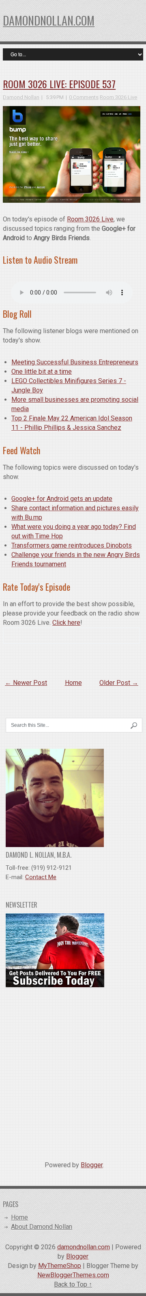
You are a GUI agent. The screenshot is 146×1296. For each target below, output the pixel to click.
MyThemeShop (59, 1266)
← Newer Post (26, 683)
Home (73, 683)
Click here (66, 622)
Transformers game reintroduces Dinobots (71, 545)
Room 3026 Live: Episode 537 (59, 83)
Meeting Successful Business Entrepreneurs (74, 362)
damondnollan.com (48, 20)
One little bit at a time (41, 371)
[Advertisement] (73, 1071)
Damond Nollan (21, 97)
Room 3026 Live (118, 97)
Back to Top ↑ (73, 1284)
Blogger (92, 1165)
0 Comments (84, 97)
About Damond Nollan (41, 1227)
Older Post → (118, 683)
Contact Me (40, 877)
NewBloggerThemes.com (73, 1275)
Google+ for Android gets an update (61, 499)
